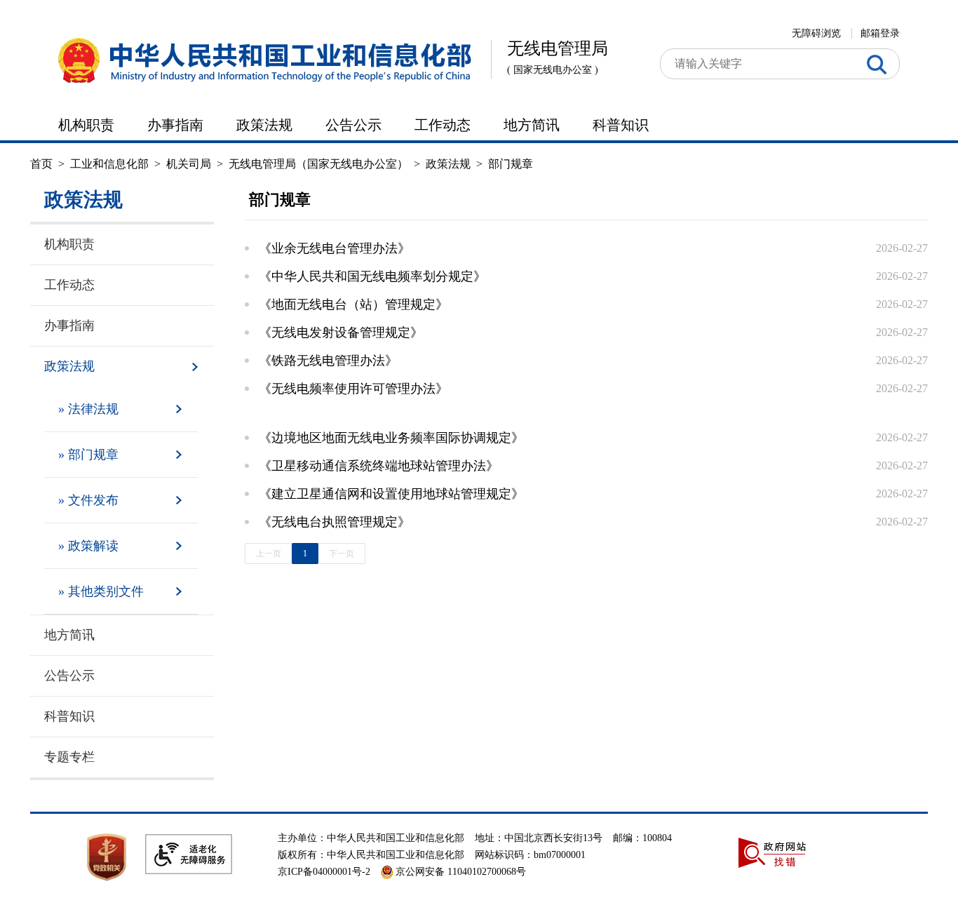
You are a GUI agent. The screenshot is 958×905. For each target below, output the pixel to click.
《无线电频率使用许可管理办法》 (353, 389)
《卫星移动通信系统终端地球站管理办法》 (379, 466)
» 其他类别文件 (101, 591)
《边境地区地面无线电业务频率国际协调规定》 (391, 438)
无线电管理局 (557, 57)
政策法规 (264, 125)
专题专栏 (69, 757)
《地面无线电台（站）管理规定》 (353, 304)
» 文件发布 (88, 500)
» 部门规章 (88, 455)
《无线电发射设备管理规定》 (341, 333)
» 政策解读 (88, 546)
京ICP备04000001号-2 (324, 871)
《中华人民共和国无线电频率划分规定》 (372, 276)
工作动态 (442, 125)
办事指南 (175, 125)
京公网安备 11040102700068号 (461, 871)
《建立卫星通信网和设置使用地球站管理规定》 (391, 494)
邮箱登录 (880, 33)
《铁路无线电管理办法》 (328, 361)
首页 (41, 164)
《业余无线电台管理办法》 (334, 248)
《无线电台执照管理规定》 (334, 522)
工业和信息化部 (109, 164)
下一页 (341, 553)
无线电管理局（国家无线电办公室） (318, 164)
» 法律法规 (88, 409)
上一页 (268, 553)
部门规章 (510, 164)
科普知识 (621, 125)
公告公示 (353, 125)
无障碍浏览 (816, 33)
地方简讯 (532, 125)
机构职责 (86, 125)
